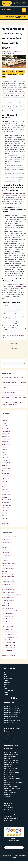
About (5, 674)
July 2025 (4, 449)
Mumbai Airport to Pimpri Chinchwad (12, 595)
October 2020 (5, 523)
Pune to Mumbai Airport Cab (12, 710)
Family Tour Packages (8, 568)
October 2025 (5, 441)
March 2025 (5, 460)
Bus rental (4, 547)
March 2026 (5, 428)
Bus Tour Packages (7, 550)
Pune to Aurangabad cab (8, 613)
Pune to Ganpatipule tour (11, 754)
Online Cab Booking (9, 722)
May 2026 (4, 423)
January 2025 (5, 465)
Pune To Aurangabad (10, 756)
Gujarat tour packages (8, 574)
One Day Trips (6, 605)
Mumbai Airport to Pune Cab (12, 712)
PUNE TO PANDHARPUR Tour (12, 752)
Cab (3, 71)
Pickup (21, 74)
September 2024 (6, 476)
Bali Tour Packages (9, 739)
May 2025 (4, 455)
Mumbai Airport (12, 74)
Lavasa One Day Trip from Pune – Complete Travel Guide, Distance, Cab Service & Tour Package (14, 385)
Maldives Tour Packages (8, 589)
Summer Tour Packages (8, 655)
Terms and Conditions (9, 690)
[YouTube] (16, 698)
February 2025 (6, 463)
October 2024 (5, 473)
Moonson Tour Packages (8, 592)
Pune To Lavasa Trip (7, 626)
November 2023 (6, 500)
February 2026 (6, 431)
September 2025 (6, 444)
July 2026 (4, 420)
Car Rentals (5, 560)
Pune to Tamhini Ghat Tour (9, 648)
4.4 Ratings (14, 838)
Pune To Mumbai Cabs (8, 640)
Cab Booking (5, 552)
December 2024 (6, 468)
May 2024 (4, 486)
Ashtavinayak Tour (7, 539)
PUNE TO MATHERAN (10, 792)
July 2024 (4, 481)
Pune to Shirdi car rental (8, 645)
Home (2, 16)
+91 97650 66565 (8, 820)
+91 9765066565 (21, 3)
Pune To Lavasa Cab (7, 624)
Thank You (7, 796)
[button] (7, 3)
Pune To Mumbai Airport (8, 634)
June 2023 (4, 513)
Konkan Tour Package (8, 581)
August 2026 (5, 418)
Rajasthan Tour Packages (11, 768)
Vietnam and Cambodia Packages (13, 737)
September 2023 (6, 505)
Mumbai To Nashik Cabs (8, 597)
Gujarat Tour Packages (10, 786)
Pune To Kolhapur (9, 758)
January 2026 (5, 433)
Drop (4, 74)
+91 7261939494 (21, 2)
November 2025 (6, 439)
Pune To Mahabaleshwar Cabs (10, 632)
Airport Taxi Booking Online (9, 536)
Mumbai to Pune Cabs (8, 53)
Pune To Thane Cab (7, 650)
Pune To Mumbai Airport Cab (10, 637)
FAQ (5, 686)
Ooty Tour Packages (7, 608)
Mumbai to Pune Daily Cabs (11, 708)
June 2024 (4, 484)
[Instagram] (14, 698)
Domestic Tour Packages (8, 563)
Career (6, 688)
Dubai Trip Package (7, 566)
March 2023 (5, 521)
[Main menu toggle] (24, 10)
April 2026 (5, 426)
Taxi (3, 77)
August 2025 (5, 447)
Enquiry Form (8, 794)
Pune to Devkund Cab (8, 616)
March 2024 (5, 492)
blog (20, 51)
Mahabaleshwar (6, 584)
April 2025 (5, 457)
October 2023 (5, 502)
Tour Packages (8, 790)
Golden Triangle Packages (11, 772)
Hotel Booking (8, 678)
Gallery (6, 680)
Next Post (14, 348)
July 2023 (4, 510)
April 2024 (5, 489)
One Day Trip (5, 603)
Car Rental (4, 558)
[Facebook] (11, 698)
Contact (6, 694)
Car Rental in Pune (9, 718)
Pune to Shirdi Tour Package (12, 720)
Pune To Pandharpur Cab (8, 642)
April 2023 (5, 518)
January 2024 (5, 497)
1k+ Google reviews (14, 840)
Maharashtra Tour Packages (9, 587)
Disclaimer (7, 684)
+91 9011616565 (8, 807)
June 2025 (4, 452)
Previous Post (14, 344)
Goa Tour (4, 571)
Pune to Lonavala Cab (8, 629)
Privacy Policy (7, 682)
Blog (5, 676)
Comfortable (10, 71)
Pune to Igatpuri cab (7, 618)
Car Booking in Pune (7, 555)
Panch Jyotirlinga (8, 766)
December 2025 (6, 436)
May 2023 (4, 515)
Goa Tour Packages (9, 770)
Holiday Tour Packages (8, 576)
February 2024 (6, 494)
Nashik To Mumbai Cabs (11, 714)
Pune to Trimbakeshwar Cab (10, 653)
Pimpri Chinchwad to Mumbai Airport (12, 610)
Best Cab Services (7, 542)
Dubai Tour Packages (10, 735)
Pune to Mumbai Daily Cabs (11, 706)
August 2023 (5, 507)
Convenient (20, 71)
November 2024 (6, 470)
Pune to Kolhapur (6, 621)
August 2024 (5, 478)
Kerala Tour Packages (8, 579)
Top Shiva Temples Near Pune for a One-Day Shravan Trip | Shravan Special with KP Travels (14, 397)
